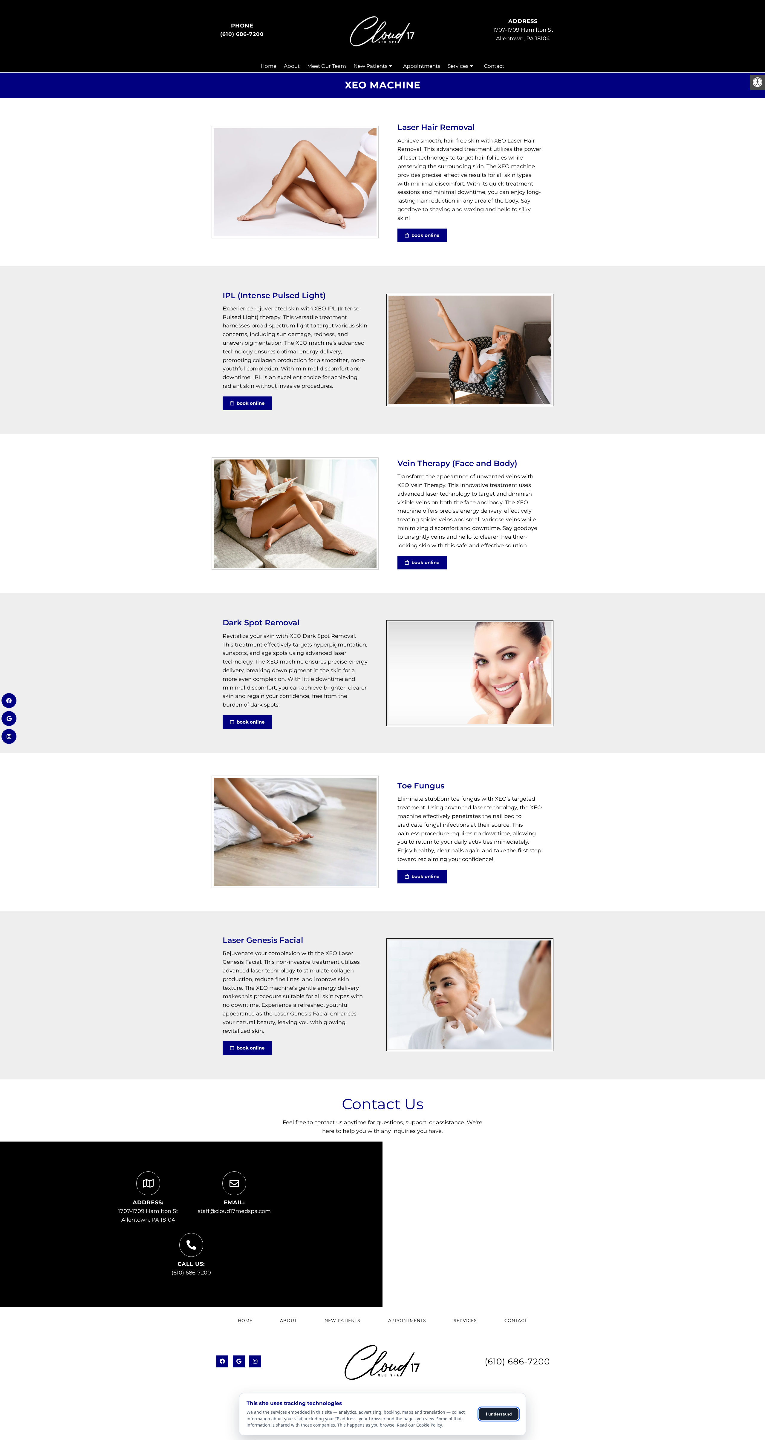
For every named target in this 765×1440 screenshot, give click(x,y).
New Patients (370, 66)
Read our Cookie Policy (419, 1425)
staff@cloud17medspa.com (234, 1211)
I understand (499, 1414)
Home (268, 66)
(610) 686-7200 (242, 34)
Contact (494, 66)
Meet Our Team (326, 66)
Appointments (421, 66)
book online (424, 235)
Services (458, 66)
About (292, 66)
